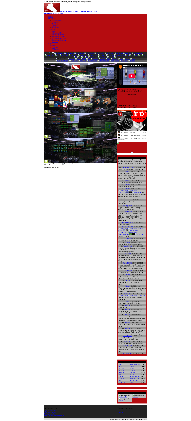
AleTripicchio (127, 206)
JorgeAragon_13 (127, 226)
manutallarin (127, 293)
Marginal (127, 171)
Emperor (127, 242)
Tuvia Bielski (127, 211)
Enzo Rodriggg (127, 353)
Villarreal (132, 370)
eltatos (121, 401)
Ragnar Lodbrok (127, 222)
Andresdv (127, 274)
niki (120, 380)
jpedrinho (122, 370)
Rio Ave (132, 368)
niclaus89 (127, 305)
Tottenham (133, 372)
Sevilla (132, 382)
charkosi (121, 376)
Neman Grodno (134, 376)
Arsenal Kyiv (134, 380)
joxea (120, 374)
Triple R (121, 364)
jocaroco (121, 368)
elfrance (135, 397)
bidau (120, 366)
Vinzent (121, 372)
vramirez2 (122, 382)
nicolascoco (127, 253)
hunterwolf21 (123, 397)
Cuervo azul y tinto (127, 167)
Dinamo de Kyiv (135, 378)
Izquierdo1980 (127, 345)
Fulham (132, 366)
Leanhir (121, 378)
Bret (127, 301)
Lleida (132, 374)
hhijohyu (127, 184)
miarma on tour (127, 200)
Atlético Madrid (135, 364)
